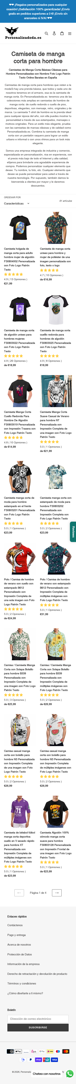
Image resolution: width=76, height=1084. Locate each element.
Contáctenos (15, 925)
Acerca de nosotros (19, 944)
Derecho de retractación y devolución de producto (37, 973)
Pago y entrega (16, 935)
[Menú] (70, 33)
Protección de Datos (19, 954)
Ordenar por (12, 197)
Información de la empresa (23, 964)
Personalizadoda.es (31, 1072)
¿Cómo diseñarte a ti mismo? (25, 993)
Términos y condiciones (21, 983)
